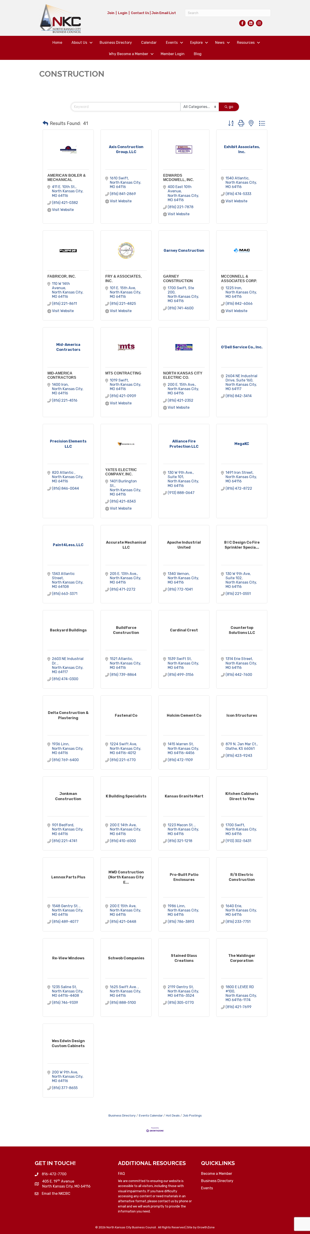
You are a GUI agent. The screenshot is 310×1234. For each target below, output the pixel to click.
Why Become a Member (128, 54)
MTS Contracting (123, 373)
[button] (45, 123)
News (219, 42)
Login (122, 13)
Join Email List (163, 13)
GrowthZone (206, 1227)
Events (172, 42)
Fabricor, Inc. (61, 276)
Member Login (173, 54)
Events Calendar (151, 1115)
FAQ (121, 1173)
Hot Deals (173, 1115)
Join (110, 13)
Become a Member (216, 1173)
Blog (198, 54)
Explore (196, 42)
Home (57, 42)
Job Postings (192, 1115)
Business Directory (116, 42)
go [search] (231, 107)
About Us (79, 42)
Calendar (149, 42)
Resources (246, 42)
